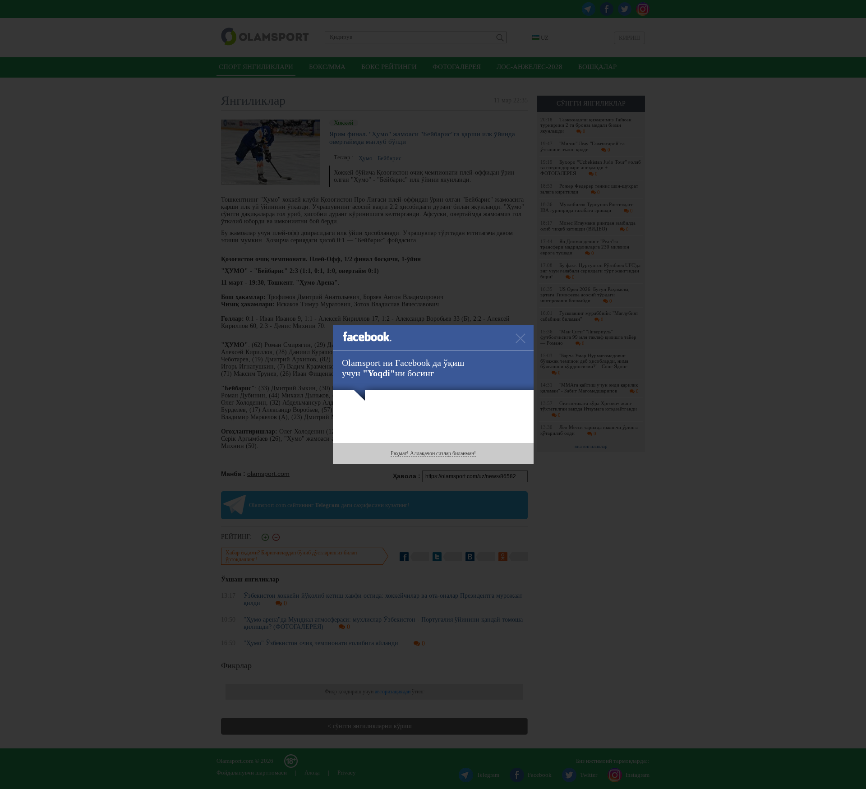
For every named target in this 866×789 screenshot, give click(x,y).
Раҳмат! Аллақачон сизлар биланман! (433, 453)
